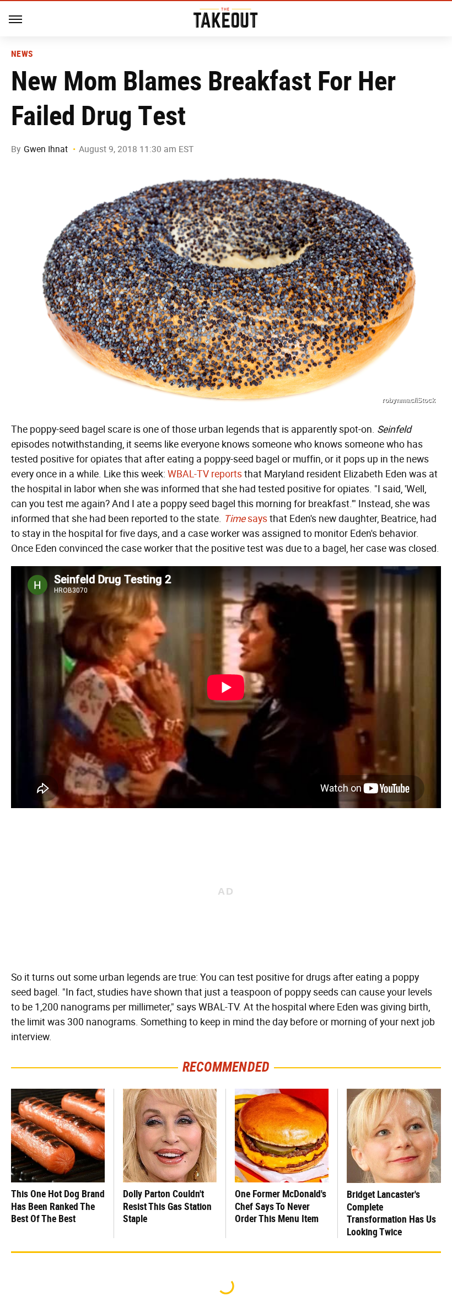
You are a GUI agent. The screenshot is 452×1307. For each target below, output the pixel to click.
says (245, 519)
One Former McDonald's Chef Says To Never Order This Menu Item (280, 1206)
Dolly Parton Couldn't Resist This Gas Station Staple (167, 1206)
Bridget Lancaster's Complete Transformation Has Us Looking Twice (391, 1213)
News (22, 54)
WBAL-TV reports (205, 474)
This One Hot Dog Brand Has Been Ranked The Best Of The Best (58, 1206)
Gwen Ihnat (46, 149)
